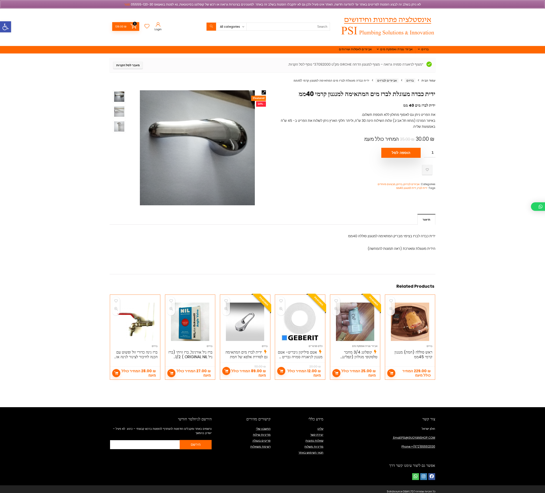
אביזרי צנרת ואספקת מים (396, 49)
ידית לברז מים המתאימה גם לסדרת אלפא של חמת (246, 354)
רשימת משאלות (260, 446)
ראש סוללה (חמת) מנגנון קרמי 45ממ (413, 354)
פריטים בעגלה (261, 440)
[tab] (426, 219)
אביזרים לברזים (387, 80)
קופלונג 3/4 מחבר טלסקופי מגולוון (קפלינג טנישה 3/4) (359, 356)
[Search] (211, 27)
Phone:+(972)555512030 (418, 447)
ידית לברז (422, 188)
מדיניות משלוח (313, 446)
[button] (5, 26)
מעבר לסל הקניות (128, 65)
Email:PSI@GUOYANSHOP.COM (413, 438)
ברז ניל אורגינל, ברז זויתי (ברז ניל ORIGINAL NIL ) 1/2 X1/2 (190, 356)
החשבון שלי (263, 429)
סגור (127, 4)
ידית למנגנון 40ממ (406, 188)
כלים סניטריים (316, 346)
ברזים (425, 49)
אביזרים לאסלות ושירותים (355, 49)
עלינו (320, 429)
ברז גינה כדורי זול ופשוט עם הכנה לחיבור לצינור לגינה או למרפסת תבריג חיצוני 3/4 (137, 356)
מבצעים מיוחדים (386, 184)
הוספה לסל (401, 153)
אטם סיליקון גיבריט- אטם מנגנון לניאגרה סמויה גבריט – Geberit (300, 356)
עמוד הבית (428, 80)
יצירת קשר (316, 435)
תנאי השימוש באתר (310, 452)
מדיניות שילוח (262, 435)
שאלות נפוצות (314, 440)
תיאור (426, 219)
